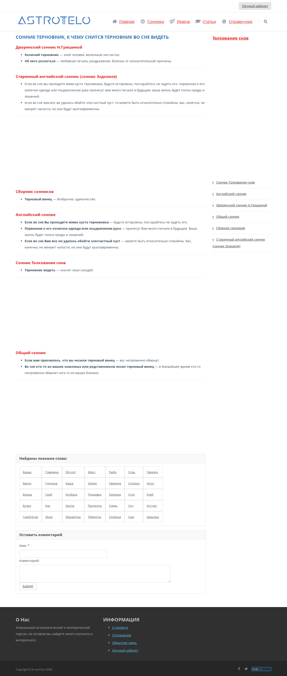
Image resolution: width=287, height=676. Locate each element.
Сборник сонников (230, 228)
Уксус (150, 483)
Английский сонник (231, 194)
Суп (130, 506)
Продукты (95, 506)
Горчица (51, 483)
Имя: (24, 545)
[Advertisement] (109, 152)
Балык (27, 472)
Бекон (27, 483)
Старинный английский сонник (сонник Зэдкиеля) (239, 242)
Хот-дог (152, 506)
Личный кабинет (255, 6)
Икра (48, 517)
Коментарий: (29, 560)
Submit (27, 586)
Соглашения (121, 635)
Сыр (131, 517)
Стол (131, 494)
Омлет (92, 483)
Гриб (48, 494)
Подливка (94, 494)
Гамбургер (30, 517)
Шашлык (153, 517)
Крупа (70, 506)
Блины (27, 494)
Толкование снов (231, 38)
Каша (69, 483)
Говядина (52, 472)
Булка (27, 506)
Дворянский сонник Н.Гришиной (241, 205)
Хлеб (150, 494)
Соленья (115, 517)
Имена (183, 21)
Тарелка (152, 472)
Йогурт (71, 472)
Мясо (91, 472)
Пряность (94, 517)
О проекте (120, 627)
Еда (47, 506)
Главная (127, 21)
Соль (131, 472)
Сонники (155, 21)
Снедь (113, 506)
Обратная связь (124, 643)
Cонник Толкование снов (235, 182)
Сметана (115, 494)
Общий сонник (227, 216)
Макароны (73, 517)
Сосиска (133, 483)
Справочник (240, 21)
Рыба (112, 472)
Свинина (115, 483)
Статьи (209, 21)
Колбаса (71, 494)
